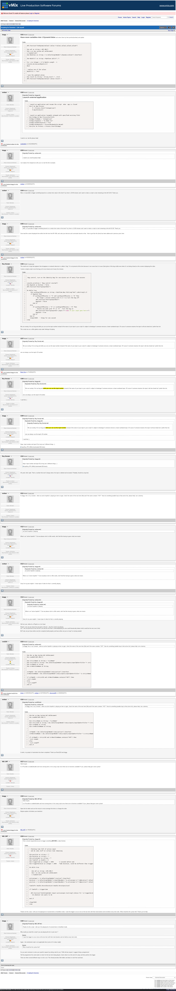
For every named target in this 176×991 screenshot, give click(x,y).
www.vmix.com (167, 5)
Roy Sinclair (6, 264)
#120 (21, 921)
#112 (21, 526)
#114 (21, 597)
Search (134, 17)
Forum (120, 17)
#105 (21, 224)
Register (37, 13)
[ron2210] (10, 650)
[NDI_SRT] (10, 770)
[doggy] (10, 43)
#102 (21, 92)
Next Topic (171, 30)
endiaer (4, 92)
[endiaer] (10, 101)
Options (162, 27)
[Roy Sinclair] (10, 272)
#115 (21, 641)
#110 (21, 456)
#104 (21, 190)
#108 (21, 378)
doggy (4, 34)
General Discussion (20, 20)
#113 (21, 564)
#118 (21, 796)
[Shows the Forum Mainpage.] (10, 6)
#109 (21, 416)
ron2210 (4, 641)
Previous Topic (7, 30)
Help (139, 17)
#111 (21, 493)
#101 (21, 34)
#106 (21, 264)
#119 (21, 836)
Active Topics (127, 17)
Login (31, 13)
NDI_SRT (5, 761)
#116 (21, 699)
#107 (21, 338)
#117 (21, 761)
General (11, 20)
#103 (21, 150)
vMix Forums (4, 20)
